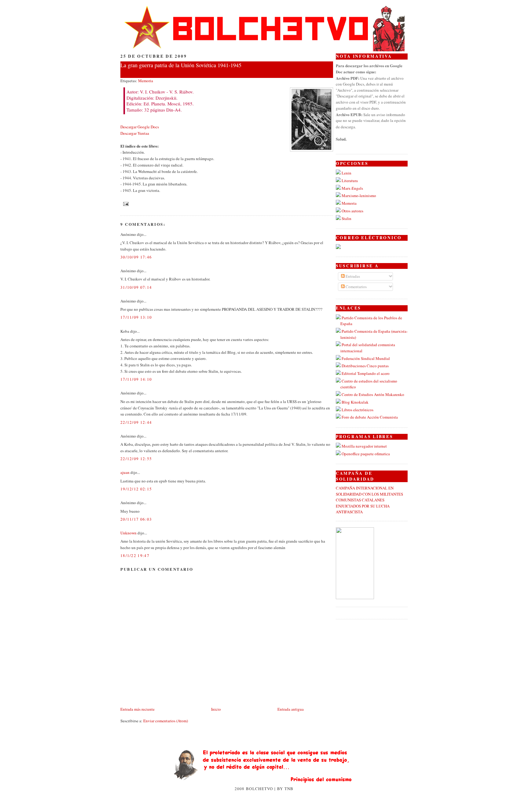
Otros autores (352, 211)
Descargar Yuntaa (134, 133)
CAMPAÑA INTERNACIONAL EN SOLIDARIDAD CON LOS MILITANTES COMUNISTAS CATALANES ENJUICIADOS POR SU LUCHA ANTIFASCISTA (369, 500)
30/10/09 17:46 (136, 257)
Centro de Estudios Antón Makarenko (373, 394)
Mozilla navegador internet (364, 446)
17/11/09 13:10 (136, 317)
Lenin (346, 173)
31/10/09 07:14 (136, 287)
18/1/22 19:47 (134, 555)
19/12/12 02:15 (136, 489)
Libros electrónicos (357, 409)
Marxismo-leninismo (359, 195)
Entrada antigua (290, 709)
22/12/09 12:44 (136, 422)
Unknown (128, 533)
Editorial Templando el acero (366, 373)
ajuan (125, 472)
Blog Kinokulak (355, 402)
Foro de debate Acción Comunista (370, 417)
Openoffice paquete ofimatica (366, 453)
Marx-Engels (352, 188)
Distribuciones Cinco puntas (365, 365)
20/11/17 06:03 (136, 519)
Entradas (352, 276)
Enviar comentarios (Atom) (165, 721)
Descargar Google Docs (139, 127)
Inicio (216, 709)
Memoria (145, 80)
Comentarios (356, 286)
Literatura (350, 180)
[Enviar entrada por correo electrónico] (125, 203)
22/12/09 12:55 (136, 458)
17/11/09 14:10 (136, 379)
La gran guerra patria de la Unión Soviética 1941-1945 (180, 65)
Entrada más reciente (137, 709)
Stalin (346, 218)
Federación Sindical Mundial (366, 358)
